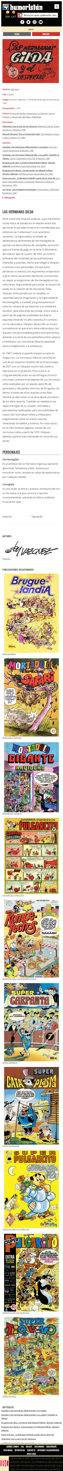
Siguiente (36, 516)
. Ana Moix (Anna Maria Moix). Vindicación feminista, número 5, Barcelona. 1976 (31, 182)
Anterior (7, 516)
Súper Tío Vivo (9, 1396)
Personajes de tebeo (21, 117)
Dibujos (46, 34)
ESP (8, 16)
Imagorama (32, 113)
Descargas (8, 1450)
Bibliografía (51, 1446)
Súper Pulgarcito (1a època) (15, 1229)
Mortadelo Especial (12, 738)
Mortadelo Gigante (12, 813)
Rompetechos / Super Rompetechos (19, 979)
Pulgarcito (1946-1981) (13, 895)
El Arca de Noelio (18, 113)
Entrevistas (20, 1450)
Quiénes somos (12, 1446)
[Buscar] (19, 15)
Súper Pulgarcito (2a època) (15, 1313)
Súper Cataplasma (10, 1146)
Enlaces (29, 1446)
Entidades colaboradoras (48, 1450)
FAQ (22, 1446)
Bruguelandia (9, 654)
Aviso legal (31, 1453)
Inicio (30, 29)
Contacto (31, 1450)
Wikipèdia (36, 117)
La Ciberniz (43, 113)
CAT (13, 16)
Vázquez (15, 89)
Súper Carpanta (9, 1062)
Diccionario (39, 1446)
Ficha (17, 34)
